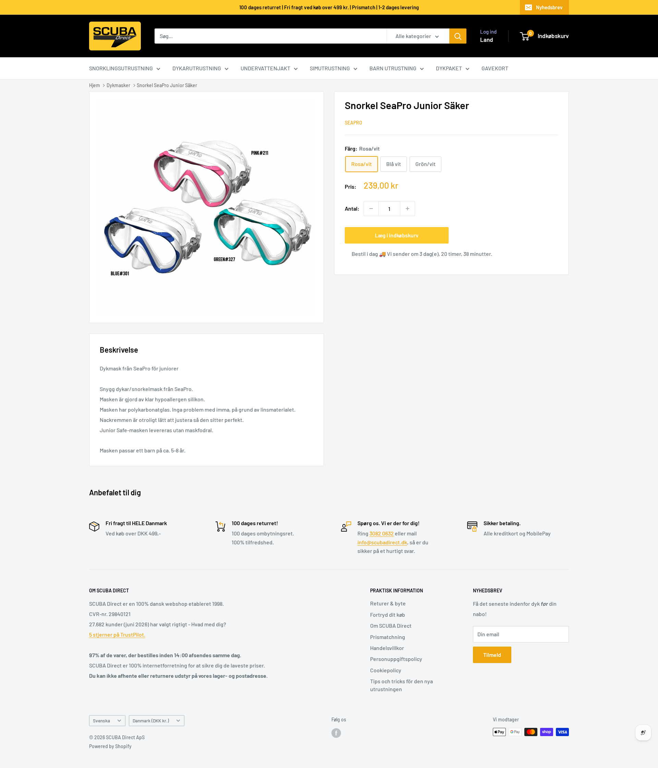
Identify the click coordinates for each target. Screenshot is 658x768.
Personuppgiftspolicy (396, 658)
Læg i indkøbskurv (396, 235)
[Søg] (457, 36)
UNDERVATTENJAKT (265, 68)
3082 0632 (381, 533)
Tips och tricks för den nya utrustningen (401, 685)
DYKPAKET (449, 68)
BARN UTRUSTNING (392, 68)
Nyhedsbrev (549, 7)
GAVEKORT (495, 68)
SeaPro (353, 123)
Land (486, 39)
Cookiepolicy (385, 670)
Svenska (101, 720)
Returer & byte (388, 603)
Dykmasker (118, 85)
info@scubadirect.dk (382, 542)
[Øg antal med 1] (407, 208)
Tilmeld (492, 654)
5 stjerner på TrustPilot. (117, 634)
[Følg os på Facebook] (336, 732)
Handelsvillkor (387, 648)
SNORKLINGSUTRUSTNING (121, 68)
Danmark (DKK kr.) (151, 720)
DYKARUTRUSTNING (196, 68)
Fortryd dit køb (387, 614)
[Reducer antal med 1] (371, 208)
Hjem (94, 85)
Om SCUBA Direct (391, 625)
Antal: (352, 208)
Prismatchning (387, 637)
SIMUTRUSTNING (330, 68)
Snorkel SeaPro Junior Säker (167, 85)
